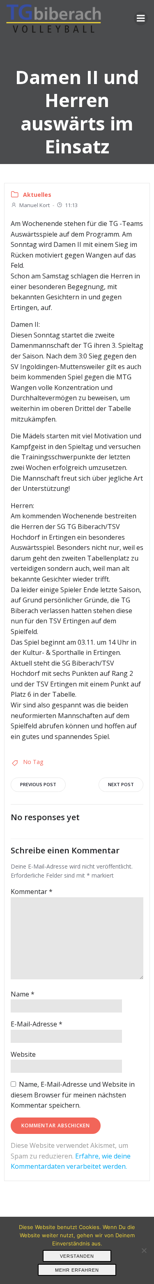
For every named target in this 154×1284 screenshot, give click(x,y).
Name (22, 994)
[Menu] (141, 18)
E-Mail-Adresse (36, 1024)
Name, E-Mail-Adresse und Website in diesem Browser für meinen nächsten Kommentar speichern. (73, 1095)
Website (23, 1054)
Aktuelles (37, 194)
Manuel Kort (34, 205)
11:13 (71, 205)
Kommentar (32, 891)
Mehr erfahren (77, 1270)
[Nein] (144, 1250)
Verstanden (77, 1256)
